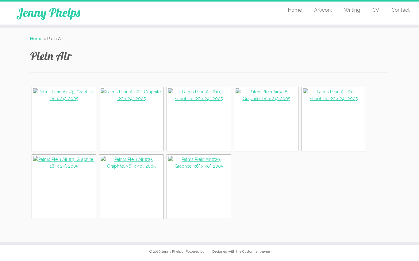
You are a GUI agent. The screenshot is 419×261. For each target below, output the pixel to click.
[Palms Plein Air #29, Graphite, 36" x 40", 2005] (198, 186)
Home (295, 10)
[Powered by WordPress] (207, 250)
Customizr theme (256, 252)
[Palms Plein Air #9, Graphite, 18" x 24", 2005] (63, 186)
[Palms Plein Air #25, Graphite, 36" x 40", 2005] (131, 186)
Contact (400, 10)
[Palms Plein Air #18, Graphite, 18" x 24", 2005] (266, 119)
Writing (352, 10)
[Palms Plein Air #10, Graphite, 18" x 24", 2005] (198, 119)
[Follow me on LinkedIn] (117, 12)
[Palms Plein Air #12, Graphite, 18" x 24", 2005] (333, 119)
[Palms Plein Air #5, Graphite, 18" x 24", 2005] (63, 119)
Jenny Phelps (48, 12)
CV (375, 10)
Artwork (323, 10)
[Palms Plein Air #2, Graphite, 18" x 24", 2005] (131, 119)
